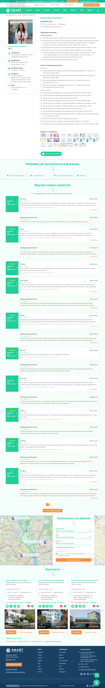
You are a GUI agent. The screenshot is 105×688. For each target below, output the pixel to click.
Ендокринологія (38, 175)
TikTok (91, 674)
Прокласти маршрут (25, 632)
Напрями (28, 10)
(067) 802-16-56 (10, 660)
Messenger (18, 605)
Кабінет (90, 10)
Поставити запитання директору (15, 672)
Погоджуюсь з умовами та (72, 554)
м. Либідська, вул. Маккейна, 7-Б (16, 5)
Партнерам (62, 672)
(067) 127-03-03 (55, 5)
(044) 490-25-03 (69, 5)
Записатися (11, 632)
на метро (20, 602)
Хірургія (56, 10)
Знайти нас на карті (96, 682)
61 (11, 48)
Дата (57, 535)
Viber (11, 605)
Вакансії (61, 669)
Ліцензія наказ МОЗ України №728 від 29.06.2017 (34, 685)
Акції (65, 10)
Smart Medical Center (11, 15)
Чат (7, 605)
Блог (60, 666)
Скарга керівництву (11, 669)
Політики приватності (78, 554)
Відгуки (73, 10)
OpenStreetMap (101, 564)
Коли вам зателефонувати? (58, 547)
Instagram (28, 605)
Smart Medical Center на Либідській (51, 580)
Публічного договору (64, 555)
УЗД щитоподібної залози (65, 175)
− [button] (2, 521)
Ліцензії (61, 658)
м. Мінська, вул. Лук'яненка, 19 (16, 3)
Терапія (82, 175)
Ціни (81, 10)
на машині (28, 602)
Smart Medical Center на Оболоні (17, 580)
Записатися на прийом (91, 5)
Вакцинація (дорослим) (17, 175)
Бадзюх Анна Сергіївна (29, 15)
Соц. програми (63, 660)
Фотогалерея (30, 626)
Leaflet (96, 564)
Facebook (32, 605)
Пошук (98, 10)
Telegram (14, 605)
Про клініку (62, 652)
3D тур (11, 626)
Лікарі (38, 10)
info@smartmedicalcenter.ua (53, 641)
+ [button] (2, 518)
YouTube (85, 674)
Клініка (58, 541)
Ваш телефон (60, 529)
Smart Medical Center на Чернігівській (84, 580)
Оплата (40, 672)
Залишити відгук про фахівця (52, 510)
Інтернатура (62, 663)
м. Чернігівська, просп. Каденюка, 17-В (18, 6)
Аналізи (47, 10)
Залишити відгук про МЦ (14, 664)
